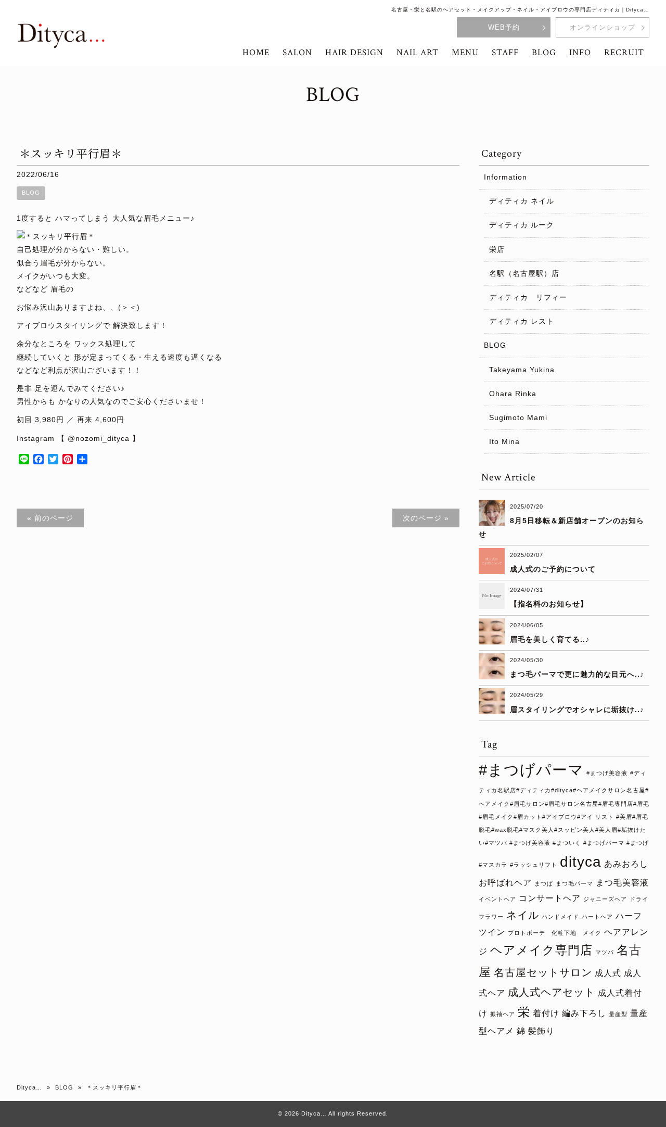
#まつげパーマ (531, 769)
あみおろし (626, 863)
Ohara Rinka (512, 393)
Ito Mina (504, 441)
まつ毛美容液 (622, 882)
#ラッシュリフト (533, 865)
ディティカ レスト (521, 321)
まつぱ (543, 883)
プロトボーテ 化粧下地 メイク (554, 933)
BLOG (31, 192)
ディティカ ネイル (521, 201)
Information (505, 177)
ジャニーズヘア (605, 899)
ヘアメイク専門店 (541, 950)
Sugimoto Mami (518, 417)
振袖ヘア (502, 1014)
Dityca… (29, 1087)
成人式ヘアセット (551, 992)
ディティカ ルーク (521, 225)
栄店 (497, 249)
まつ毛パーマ (574, 883)
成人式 (608, 973)
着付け (546, 1013)
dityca (580, 862)
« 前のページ (50, 518)
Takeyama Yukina (522, 369)
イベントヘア (497, 899)
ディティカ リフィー (528, 297)
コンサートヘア (550, 898)
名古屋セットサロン (543, 972)
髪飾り (541, 1030)
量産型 (618, 1014)
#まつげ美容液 (606, 773)
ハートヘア (597, 917)
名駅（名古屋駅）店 (524, 273)
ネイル (522, 915)
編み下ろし (584, 1013)
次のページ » (426, 518)
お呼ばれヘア (505, 882)
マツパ (604, 952)
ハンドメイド (560, 917)
